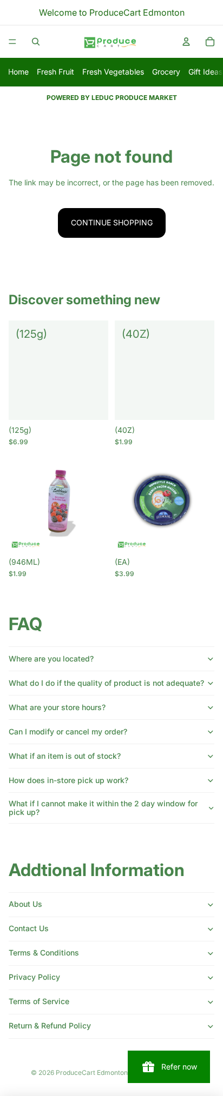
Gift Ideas (205, 71)
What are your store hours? (57, 707)
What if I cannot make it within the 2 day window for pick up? (103, 808)
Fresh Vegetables (113, 71)
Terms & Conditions (44, 952)
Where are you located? (51, 658)
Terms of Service (39, 1001)
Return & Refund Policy (50, 1025)
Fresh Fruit (55, 71)
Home (18, 71)
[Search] (36, 42)
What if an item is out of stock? (65, 755)
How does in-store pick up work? (68, 780)
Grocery (166, 71)
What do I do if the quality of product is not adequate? (106, 682)
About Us (25, 903)
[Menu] (12, 41)
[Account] (186, 42)
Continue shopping (112, 222)
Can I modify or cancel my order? (68, 731)
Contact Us (29, 928)
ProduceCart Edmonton (92, 1072)
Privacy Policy (34, 976)
